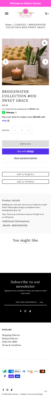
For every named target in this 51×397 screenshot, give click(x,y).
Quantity (5, 130)
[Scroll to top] (45, 391)
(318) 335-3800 (9, 341)
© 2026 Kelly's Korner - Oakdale (14, 394)
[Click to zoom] (45, 43)
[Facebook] (20, 311)
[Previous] (6, 62)
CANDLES (20, 24)
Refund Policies (10, 338)
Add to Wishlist (25, 181)
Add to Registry (25, 174)
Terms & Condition (11, 345)
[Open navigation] (6, 13)
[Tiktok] (30, 311)
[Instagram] (25, 311)
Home (8, 24)
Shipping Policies (11, 335)
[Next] (45, 62)
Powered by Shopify (35, 394)
